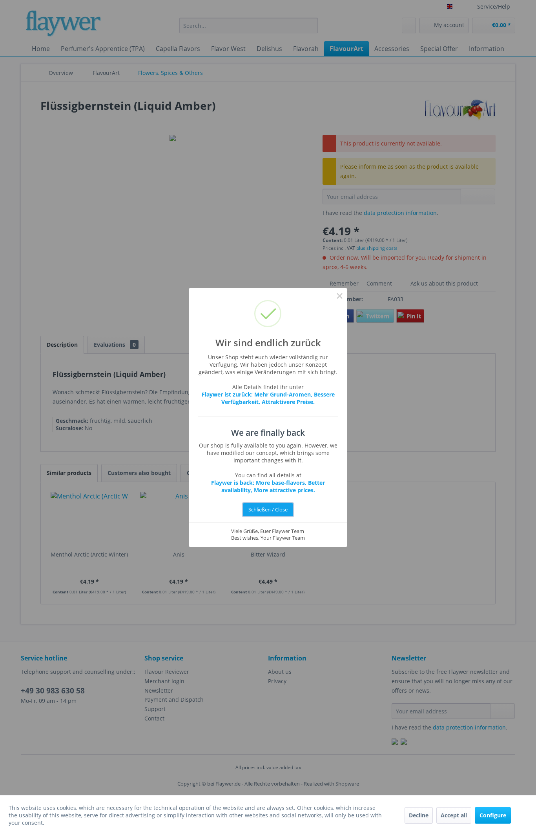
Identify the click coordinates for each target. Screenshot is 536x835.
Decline (418, 815)
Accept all (454, 815)
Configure (492, 815)
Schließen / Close (268, 509)
